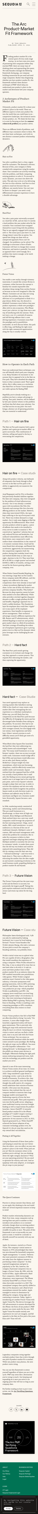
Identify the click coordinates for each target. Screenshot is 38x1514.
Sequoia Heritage (25, 1474)
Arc (17, 73)
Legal (4, 1479)
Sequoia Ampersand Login (11, 1493)
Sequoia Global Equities (27, 1476)
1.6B (19, 1121)
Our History (6, 1474)
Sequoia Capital (24, 1471)
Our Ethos (6, 1471)
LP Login (5, 1490)
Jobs (4, 1476)
